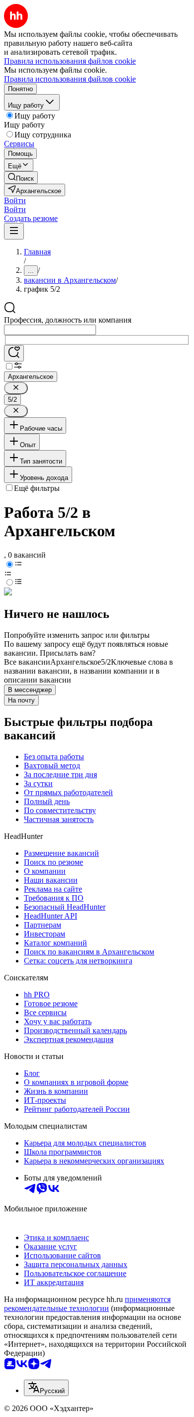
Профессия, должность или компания (67, 320)
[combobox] (50, 330)
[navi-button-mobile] (14, 231)
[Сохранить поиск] (14, 353)
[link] (21, 177)
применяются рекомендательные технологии (87, 1303)
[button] (15, 200)
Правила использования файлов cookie (70, 79)
